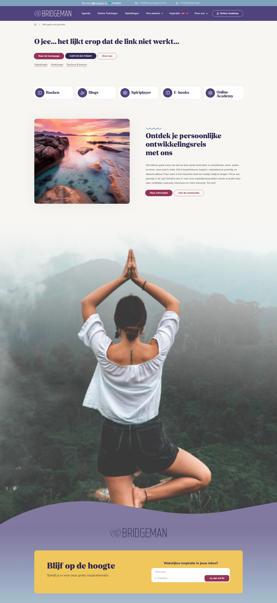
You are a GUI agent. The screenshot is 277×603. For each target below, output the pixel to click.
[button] (154, 13)
